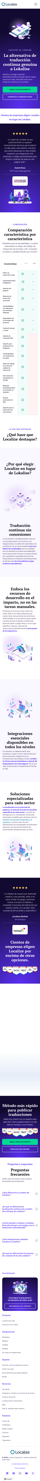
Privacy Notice (20, 1468)
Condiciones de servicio (20, 1464)
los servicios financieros (20, 820)
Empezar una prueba (20, 1149)
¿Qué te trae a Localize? (15, 1062)
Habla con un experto (20, 89)
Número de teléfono (13, 1050)
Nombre (9, 1015)
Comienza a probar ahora (20, 97)
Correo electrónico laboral (17, 1038)
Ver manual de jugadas (20, 1306)
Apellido (9, 1027)
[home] (9, 4)
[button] (35, 4)
